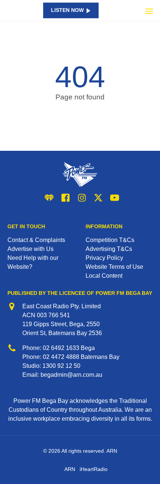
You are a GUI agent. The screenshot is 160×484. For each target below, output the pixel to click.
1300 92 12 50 (61, 366)
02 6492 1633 (61, 348)
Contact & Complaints (36, 240)
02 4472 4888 (61, 357)
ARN (69, 469)
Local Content (104, 276)
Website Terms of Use (114, 267)
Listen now (67, 10)
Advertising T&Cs (109, 249)
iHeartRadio (94, 469)
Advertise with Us (30, 249)
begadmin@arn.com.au (71, 375)
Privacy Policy (104, 258)
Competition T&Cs (110, 240)
